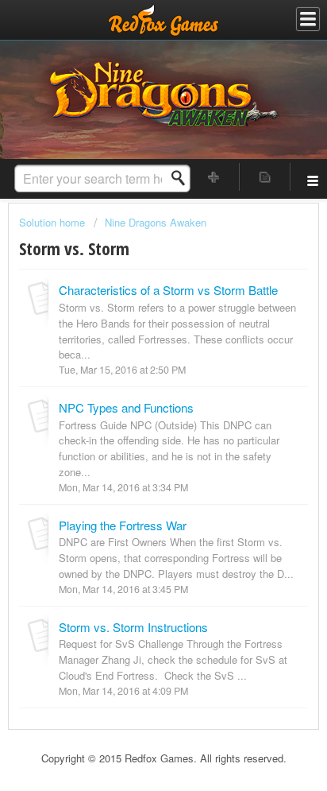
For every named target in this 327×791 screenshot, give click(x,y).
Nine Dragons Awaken (155, 222)
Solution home (53, 222)
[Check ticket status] (265, 177)
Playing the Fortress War (123, 525)
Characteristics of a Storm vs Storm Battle (168, 289)
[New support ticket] (214, 177)
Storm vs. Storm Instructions (133, 626)
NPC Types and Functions (126, 407)
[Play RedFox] (163, 20)
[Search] (182, 178)
